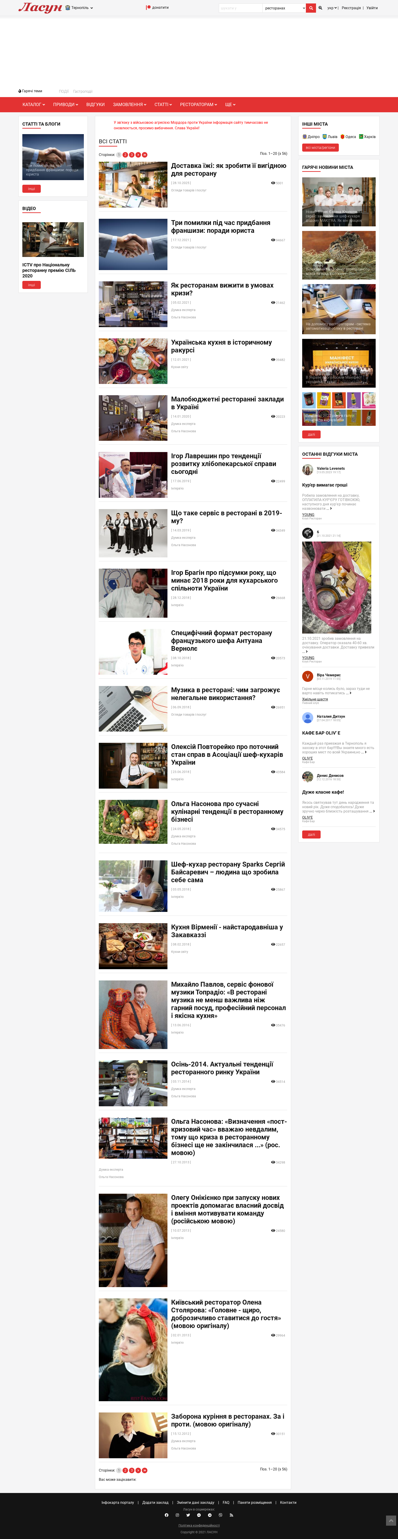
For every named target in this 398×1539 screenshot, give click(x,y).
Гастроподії (83, 91)
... (328, 508)
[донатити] (148, 8)
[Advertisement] (199, 50)
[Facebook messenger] (199, 1515)
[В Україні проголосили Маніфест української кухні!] (339, 386)
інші (31, 189)
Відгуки (95, 104)
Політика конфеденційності (199, 1525)
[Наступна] (138, 155)
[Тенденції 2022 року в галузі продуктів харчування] (339, 424)
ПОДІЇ (64, 91)
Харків (370, 137)
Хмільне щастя (315, 699)
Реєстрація (351, 8)
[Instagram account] (177, 1515)
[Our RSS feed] (231, 1515)
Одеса (350, 137)
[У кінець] (144, 155)
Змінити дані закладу (195, 1502)
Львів (332, 137)
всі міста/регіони (320, 147)
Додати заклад (155, 1502)
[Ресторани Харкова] (361, 137)
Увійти (372, 8)
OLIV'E (307, 758)
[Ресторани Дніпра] (305, 137)
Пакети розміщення (255, 1502)
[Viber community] (221, 1515)
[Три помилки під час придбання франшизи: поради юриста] (53, 179)
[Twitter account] (188, 1515)
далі (311, 434)
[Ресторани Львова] (325, 137)
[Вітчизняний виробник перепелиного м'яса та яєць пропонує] (339, 278)
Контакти (288, 1502)
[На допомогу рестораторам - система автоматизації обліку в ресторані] (339, 333)
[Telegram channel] (210, 1515)
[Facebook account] (166, 1515)
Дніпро (314, 137)
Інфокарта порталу (118, 1502)
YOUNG (308, 515)
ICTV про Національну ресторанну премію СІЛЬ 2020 (49, 270)
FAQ (226, 1502)
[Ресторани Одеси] (342, 137)
